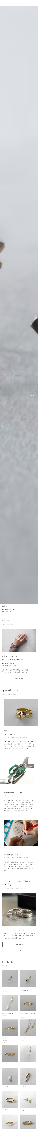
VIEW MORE (19, 678)
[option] (19, 305)
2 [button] (33, 395)
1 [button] (31, 395)
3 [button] (20, 950)
